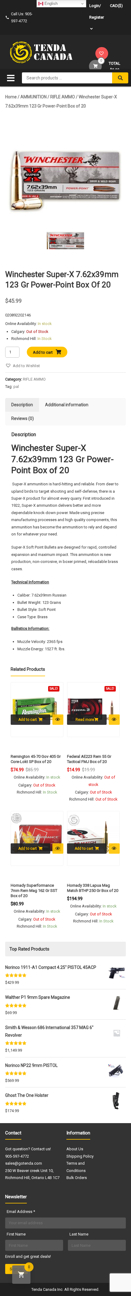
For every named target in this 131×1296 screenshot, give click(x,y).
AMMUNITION (33, 96)
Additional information (66, 404)
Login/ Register (96, 11)
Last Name (78, 1234)
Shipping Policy (80, 1156)
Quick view (57, 719)
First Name (16, 1234)
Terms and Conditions (76, 1167)
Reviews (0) (22, 418)
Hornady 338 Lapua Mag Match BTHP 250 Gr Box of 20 (92, 888)
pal (16, 386)
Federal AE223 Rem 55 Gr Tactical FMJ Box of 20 (89, 759)
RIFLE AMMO (62, 96)
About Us (74, 1149)
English (50, 3)
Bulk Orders (76, 1177)
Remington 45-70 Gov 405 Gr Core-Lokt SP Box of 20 (36, 759)
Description (22, 404)
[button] (22, 365)
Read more (85, 719)
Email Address (21, 1211)
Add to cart (43, 352)
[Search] (120, 77)
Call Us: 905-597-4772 (22, 17)
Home (11, 96)
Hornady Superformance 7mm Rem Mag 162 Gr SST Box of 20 (34, 890)
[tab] (22, 405)
